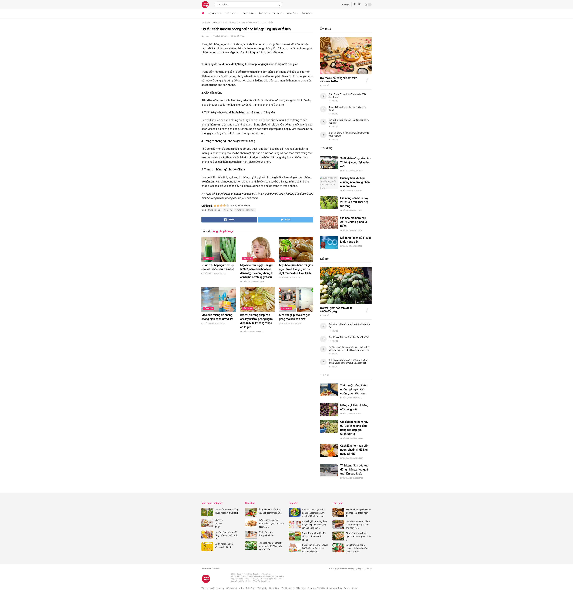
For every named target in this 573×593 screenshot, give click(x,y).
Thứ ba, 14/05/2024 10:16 (351, 398)
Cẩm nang (306, 13)
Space (354, 588)
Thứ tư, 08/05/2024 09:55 (352, 191)
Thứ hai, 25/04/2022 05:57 (352, 246)
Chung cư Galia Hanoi (318, 588)
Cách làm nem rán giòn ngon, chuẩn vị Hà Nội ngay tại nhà (354, 449)
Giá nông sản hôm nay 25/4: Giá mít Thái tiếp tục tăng (354, 202)
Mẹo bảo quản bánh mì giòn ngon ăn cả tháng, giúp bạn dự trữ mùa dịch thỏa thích (296, 269)
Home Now (274, 588)
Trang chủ (205, 22)
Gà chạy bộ (231, 588)
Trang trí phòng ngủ (245, 210)
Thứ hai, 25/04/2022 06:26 (352, 210)
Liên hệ (369, 569)
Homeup (220, 588)
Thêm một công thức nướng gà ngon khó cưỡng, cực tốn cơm (353, 389)
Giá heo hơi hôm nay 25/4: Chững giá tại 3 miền (353, 222)
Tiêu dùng (231, 13)
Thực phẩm (247, 13)
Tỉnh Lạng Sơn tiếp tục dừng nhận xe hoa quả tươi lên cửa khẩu (354, 469)
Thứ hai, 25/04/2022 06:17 (352, 230)
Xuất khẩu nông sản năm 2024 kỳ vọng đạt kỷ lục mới (355, 162)
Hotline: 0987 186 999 (210, 569)
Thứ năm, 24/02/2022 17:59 (352, 478)
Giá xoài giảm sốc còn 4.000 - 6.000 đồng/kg (336, 309)
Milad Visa (301, 588)
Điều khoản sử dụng (346, 569)
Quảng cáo (360, 569)
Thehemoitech (208, 588)
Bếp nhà (277, 13)
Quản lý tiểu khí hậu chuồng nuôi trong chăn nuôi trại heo (355, 182)
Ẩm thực (263, 13)
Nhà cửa (291, 13)
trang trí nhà (214, 210)
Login (346, 4)
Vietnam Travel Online (340, 588)
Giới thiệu (333, 569)
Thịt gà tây (251, 588)
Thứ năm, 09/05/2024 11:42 (352, 438)
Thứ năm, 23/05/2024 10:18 (352, 171)
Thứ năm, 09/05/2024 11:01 (352, 458)
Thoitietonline (288, 588)
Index (241, 588)
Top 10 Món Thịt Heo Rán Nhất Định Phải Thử (349, 337)
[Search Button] (279, 4)
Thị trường (214, 13)
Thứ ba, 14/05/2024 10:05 (351, 414)
